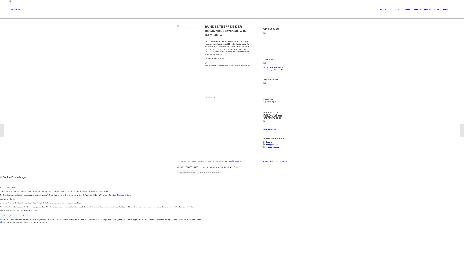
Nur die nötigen (21, 216)
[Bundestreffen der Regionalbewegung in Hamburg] (188, 36)
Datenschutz (228, 167)
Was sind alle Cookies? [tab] (8, 199)
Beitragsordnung (271, 144)
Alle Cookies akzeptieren (186, 172)
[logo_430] (14, 9)
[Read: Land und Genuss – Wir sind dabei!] (265, 63)
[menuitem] (383, 9)
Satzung (268, 142)
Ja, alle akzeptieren (7, 216)
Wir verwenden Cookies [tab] (8, 187)
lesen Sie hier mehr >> (271, 129)
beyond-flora (238, 161)
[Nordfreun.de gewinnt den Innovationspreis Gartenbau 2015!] (2, 130)
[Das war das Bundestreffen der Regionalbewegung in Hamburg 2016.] (462, 130)
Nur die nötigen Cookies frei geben (208, 172)
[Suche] (452, 9)
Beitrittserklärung (272, 147)
